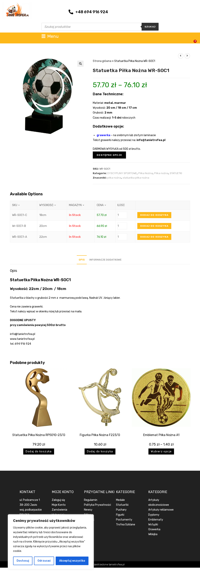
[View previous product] (180, 56)
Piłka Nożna (145, 173)
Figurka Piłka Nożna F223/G (100, 435)
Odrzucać (44, 560)
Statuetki (122, 505)
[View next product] (187, 56)
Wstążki (153, 524)
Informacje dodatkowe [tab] (105, 259)
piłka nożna (114, 177)
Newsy (88, 509)
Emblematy (155, 519)
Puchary (121, 509)
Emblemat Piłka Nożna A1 (161, 435)
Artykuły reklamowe (161, 509)
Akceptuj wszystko (72, 560)
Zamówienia (59, 509)
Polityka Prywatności (97, 505)
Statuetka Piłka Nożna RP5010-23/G (38, 435)
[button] (80, 64)
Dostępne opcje (109, 155)
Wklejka (152, 534)
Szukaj (150, 26)
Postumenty (124, 519)
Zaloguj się (58, 500)
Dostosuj (23, 560)
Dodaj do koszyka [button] (39, 451)
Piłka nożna (161, 173)
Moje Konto (59, 505)
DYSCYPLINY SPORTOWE (122, 173)
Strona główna (102, 61)
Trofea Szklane (125, 524)
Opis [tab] (82, 259)
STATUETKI (176, 173)
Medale (120, 500)
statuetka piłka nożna (136, 177)
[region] (51, 541)
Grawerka (154, 529)
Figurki (120, 514)
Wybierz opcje (161, 451)
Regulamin (90, 500)
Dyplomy (153, 514)
